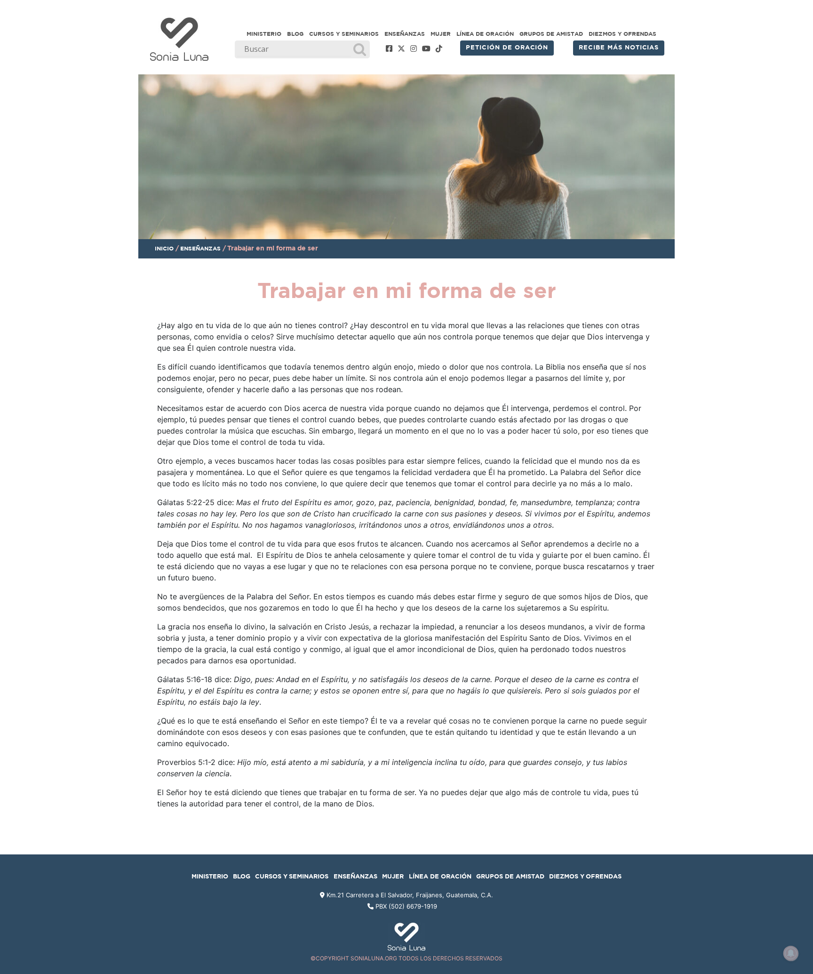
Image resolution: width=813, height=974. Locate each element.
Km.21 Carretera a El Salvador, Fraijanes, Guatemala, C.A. (409, 895)
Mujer (440, 34)
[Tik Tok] (439, 49)
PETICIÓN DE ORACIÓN (507, 48)
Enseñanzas (404, 34)
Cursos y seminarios (344, 34)
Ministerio (264, 34)
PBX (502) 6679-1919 (406, 906)
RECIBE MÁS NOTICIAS (619, 48)
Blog (295, 34)
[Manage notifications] (790, 953)
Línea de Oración (485, 34)
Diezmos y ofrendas (622, 34)
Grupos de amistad (551, 34)
